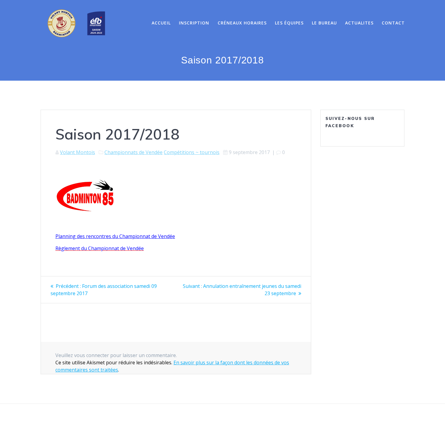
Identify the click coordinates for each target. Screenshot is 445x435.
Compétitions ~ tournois (191, 152)
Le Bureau (324, 23)
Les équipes (289, 23)
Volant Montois (77, 152)
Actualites (359, 23)
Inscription (194, 23)
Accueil (161, 23)
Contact (393, 23)
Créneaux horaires (242, 23)
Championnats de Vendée (133, 152)
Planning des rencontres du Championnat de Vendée (115, 236)
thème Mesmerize (289, 419)
